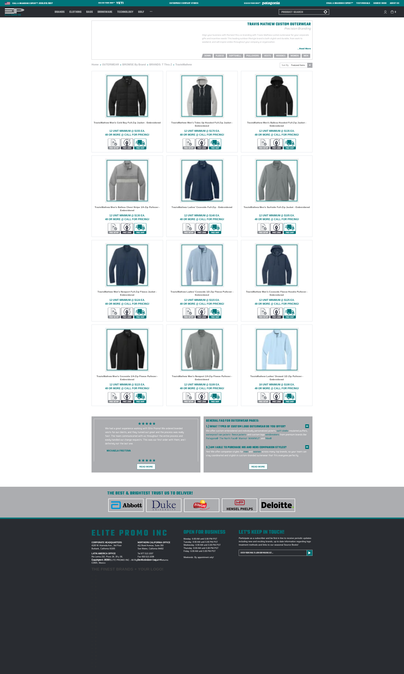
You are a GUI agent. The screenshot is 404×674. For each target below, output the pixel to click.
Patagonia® (212, 438)
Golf (141, 12)
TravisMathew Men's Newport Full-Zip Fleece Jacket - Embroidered (127, 293)
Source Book (380, 3)
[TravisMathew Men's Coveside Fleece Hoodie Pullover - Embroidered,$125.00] (277, 265)
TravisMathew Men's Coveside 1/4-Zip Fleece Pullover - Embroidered (127, 378)
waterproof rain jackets (218, 434)
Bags (89, 12)
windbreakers (272, 434)
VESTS (267, 56)
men (246, 452)
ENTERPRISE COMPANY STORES (183, 3)
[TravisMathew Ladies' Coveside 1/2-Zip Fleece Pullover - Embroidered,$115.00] (202, 265)
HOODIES (280, 56)
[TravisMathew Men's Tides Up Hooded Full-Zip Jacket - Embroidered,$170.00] (202, 96)
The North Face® (228, 438)
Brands (60, 12)
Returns (164, 560)
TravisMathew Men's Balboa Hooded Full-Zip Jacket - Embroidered (276, 124)
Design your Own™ (106, 3)
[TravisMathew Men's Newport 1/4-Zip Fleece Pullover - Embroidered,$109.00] (202, 350)
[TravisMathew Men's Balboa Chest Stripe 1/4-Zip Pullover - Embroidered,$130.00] (127, 181)
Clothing (75, 12)
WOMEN (295, 56)
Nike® (268, 438)
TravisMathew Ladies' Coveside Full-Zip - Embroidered (202, 207)
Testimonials (363, 3)
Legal (155, 560)
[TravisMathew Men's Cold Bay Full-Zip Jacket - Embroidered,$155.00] (127, 96)
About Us (394, 3)
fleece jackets (239, 434)
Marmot (243, 438)
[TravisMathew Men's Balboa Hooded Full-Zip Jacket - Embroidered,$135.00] (277, 96)
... (151, 11)
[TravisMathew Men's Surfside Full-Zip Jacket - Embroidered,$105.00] (277, 181)
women (257, 452)
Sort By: (285, 65)
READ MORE (146, 466)
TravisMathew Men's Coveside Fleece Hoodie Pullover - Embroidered (277, 293)
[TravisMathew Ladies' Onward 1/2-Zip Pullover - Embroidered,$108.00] (277, 350)
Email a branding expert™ (339, 3)
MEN (306, 56)
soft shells (282, 431)
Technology (125, 12)
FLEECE (220, 56)
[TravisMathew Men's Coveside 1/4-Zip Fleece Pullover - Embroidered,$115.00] (127, 350)
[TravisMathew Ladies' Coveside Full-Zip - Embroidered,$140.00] (202, 181)
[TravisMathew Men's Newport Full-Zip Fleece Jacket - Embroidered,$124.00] (127, 265)
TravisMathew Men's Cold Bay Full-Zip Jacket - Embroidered (127, 122)
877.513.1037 (147, 553)
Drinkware (105, 12)
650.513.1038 (148, 556)
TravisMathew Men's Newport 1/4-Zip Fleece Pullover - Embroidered (202, 378)
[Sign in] (385, 12)
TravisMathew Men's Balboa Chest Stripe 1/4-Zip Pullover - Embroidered (127, 209)
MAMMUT (254, 438)
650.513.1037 (46, 3)
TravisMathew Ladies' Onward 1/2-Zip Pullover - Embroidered (276, 378)
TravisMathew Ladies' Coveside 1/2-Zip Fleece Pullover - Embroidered (202, 293)
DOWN (207, 56)
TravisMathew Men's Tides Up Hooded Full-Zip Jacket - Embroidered (202, 124)
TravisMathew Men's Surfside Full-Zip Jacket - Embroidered (277, 207)
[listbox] (301, 65)
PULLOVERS (252, 56)
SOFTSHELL (235, 56)
